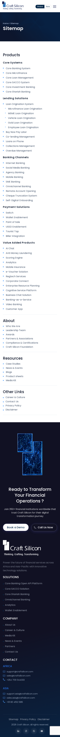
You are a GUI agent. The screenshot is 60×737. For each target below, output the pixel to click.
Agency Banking (15, 172)
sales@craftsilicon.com (18, 675)
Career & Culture (15, 397)
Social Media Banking (18, 167)
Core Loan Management (20, 77)
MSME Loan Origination (21, 113)
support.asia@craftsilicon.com (22, 693)
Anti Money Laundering (19, 253)
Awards (10, 334)
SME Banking (13, 181)
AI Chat (10, 248)
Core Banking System (18, 68)
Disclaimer (11, 409)
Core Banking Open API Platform (23, 583)
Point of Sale (13, 222)
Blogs (9, 372)
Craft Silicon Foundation (19, 347)
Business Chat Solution (18, 295)
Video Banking (14, 304)
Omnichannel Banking (18, 186)
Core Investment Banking (20, 87)
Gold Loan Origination (20, 122)
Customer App (14, 309)
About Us (10, 624)
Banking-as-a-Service (18, 299)
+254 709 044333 (16, 679)
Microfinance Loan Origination (25, 108)
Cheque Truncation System (21, 195)
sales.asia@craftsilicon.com (21, 697)
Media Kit (11, 380)
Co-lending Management (20, 136)
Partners (10, 646)
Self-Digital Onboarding (19, 200)
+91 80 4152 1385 (15, 702)
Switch (9, 212)
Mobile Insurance (15, 267)
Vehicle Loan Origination (22, 118)
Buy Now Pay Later (16, 132)
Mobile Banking (14, 177)
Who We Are (13, 326)
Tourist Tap (12, 231)
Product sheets (14, 376)
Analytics (11, 262)
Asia (48, 6)
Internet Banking (15, 163)
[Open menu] (54, 6)
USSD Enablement (16, 226)
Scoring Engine (14, 257)
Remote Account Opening (21, 191)
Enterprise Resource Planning (22, 285)
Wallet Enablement (17, 217)
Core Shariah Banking (18, 91)
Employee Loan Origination (23, 127)
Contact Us (11, 401)
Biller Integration (15, 236)
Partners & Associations (19, 338)
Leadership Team (16, 330)
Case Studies (13, 364)
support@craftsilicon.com (20, 671)
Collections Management (20, 146)
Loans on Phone (15, 141)
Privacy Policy (13, 405)
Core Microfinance (16, 73)
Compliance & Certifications (22, 343)
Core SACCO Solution (17, 588)
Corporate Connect (17, 281)
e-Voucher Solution (17, 271)
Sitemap (13, 719)
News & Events (14, 368)
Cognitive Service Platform (21, 290)
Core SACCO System (18, 82)
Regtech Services (16, 276)
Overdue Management (19, 150)
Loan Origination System (19, 104)
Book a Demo (16, 527)
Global (40, 6)
